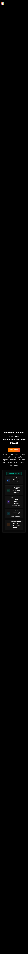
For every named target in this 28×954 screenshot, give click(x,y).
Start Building (14, 449)
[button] (25, 4)
